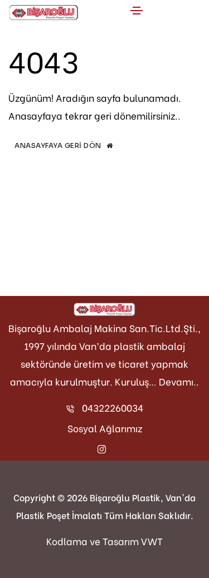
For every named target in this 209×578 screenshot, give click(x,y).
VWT (152, 541)
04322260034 (112, 407)
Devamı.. (179, 381)
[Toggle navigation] (136, 10)
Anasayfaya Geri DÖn (58, 145)
